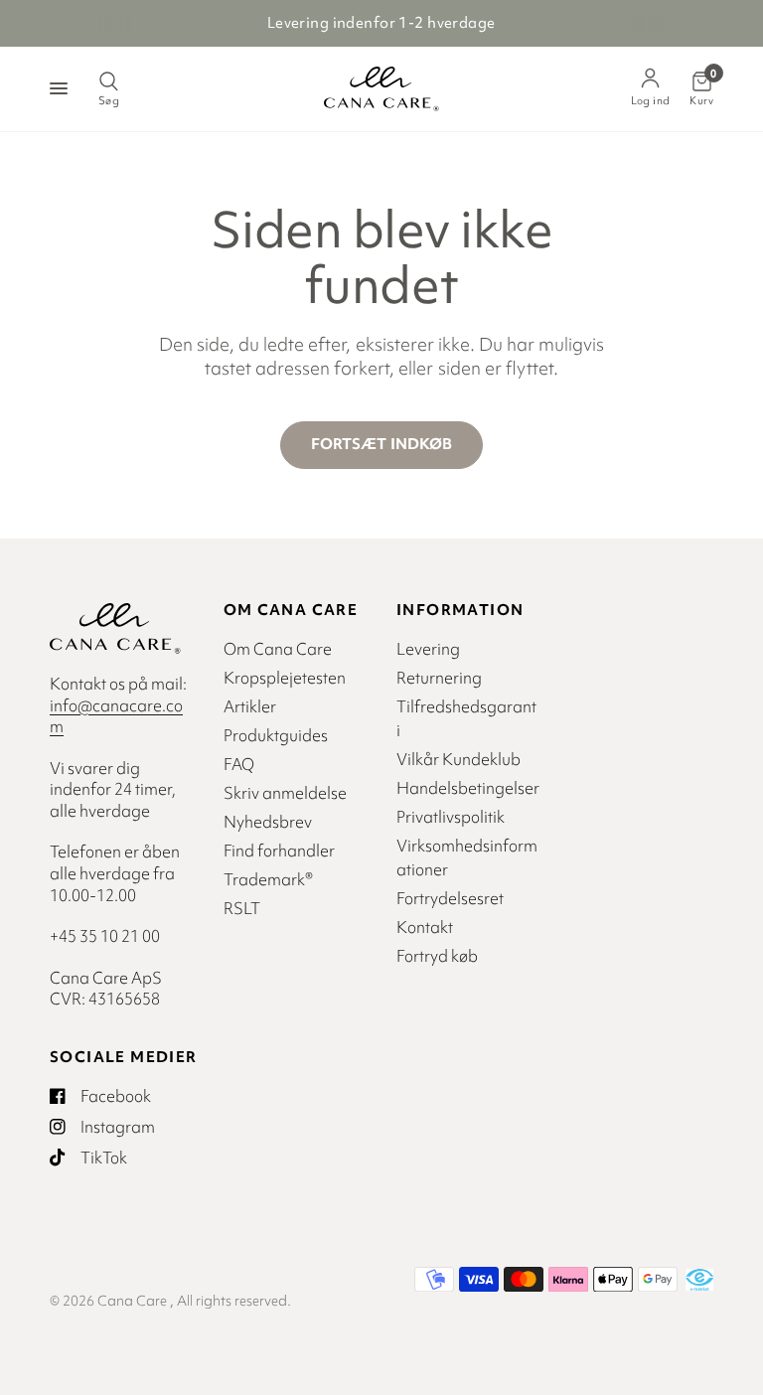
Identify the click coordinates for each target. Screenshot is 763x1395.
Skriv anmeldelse (285, 793)
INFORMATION (460, 610)
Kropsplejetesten (285, 678)
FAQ (239, 764)
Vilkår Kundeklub (458, 759)
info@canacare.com (116, 716)
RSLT (242, 908)
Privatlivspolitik (450, 817)
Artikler (250, 706)
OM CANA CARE (291, 610)
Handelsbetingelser (467, 788)
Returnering (439, 678)
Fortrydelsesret (450, 898)
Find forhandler (279, 850)
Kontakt (424, 927)
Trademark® (268, 879)
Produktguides (276, 735)
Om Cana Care (278, 649)
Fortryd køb (437, 956)
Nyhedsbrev (268, 822)
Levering (428, 649)
